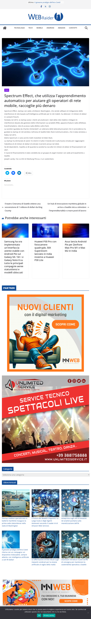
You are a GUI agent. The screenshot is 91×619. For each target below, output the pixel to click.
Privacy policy (49, 615)
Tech (30, 28)
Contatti (73, 28)
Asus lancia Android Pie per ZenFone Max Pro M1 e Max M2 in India (75, 246)
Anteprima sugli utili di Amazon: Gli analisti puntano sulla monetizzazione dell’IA (74, 520)
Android (50, 28)
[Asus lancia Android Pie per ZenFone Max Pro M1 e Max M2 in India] (75, 225)
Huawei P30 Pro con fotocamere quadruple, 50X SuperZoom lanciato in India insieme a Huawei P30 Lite (45, 251)
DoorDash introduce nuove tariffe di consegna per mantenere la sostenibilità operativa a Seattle (74, 562)
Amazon (61, 28)
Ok (39, 615)
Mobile (39, 28)
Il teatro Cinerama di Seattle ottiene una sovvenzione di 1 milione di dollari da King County (23, 207)
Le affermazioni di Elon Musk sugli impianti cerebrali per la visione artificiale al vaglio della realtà (45, 562)
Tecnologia (19, 28)
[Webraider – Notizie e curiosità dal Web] (5, 28)
